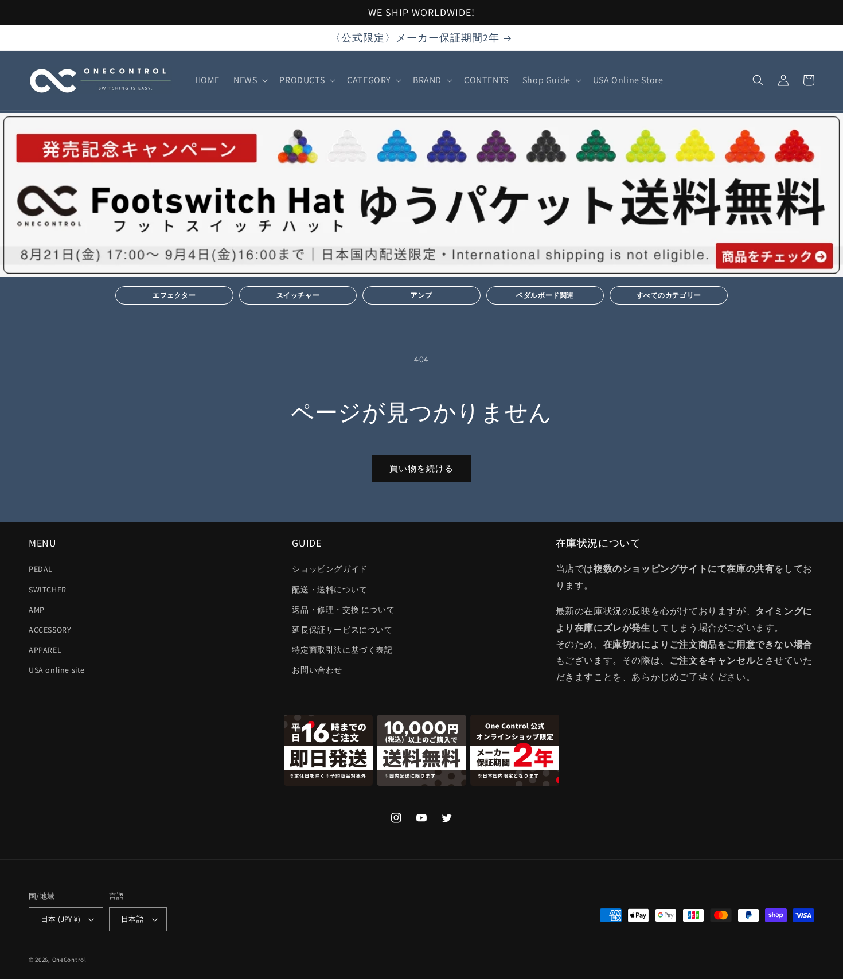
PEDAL (41, 569)
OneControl (69, 959)
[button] (249, 80)
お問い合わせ (317, 670)
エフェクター (174, 295)
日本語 (132, 919)
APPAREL (45, 650)
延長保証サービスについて (342, 630)
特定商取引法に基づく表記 (342, 650)
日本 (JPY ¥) (60, 919)
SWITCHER (48, 589)
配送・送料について (329, 589)
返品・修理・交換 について (343, 609)
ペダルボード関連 (545, 295)
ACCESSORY (50, 630)
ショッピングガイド (329, 569)
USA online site (57, 670)
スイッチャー (298, 295)
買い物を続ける (421, 468)
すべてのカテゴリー (669, 295)
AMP (37, 609)
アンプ (421, 295)
